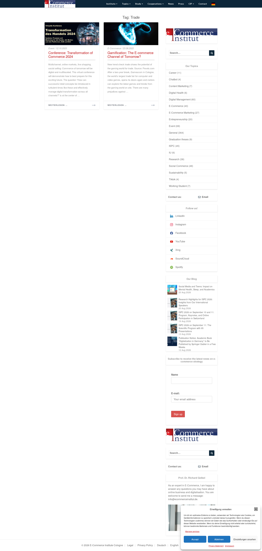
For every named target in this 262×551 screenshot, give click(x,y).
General (173, 132)
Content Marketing (179, 86)
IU (170, 152)
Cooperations (155, 3)
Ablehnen (219, 539)
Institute (111, 3)
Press (181, 3)
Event (51, 48)
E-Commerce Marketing (181, 112)
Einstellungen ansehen (244, 539)
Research (174, 159)
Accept (194, 539)
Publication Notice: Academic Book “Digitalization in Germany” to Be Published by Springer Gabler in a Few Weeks (197, 342)
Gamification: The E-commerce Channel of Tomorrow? (130, 54)
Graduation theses (179, 139)
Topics (125, 3)
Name (174, 374)
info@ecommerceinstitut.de (182, 499)
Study (138, 3)
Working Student (178, 186)
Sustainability (176, 172)
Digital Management (180, 99)
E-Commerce (114, 48)
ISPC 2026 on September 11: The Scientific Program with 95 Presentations (195, 328)
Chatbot (173, 79)
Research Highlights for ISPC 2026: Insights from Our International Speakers (196, 302)
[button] (255, 509)
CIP (190, 3)
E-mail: (175, 393)
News (171, 3)
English (174, 545)
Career (172, 72)
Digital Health (176, 92)
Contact (202, 3)
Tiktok (172, 179)
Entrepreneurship (178, 119)
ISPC (172, 146)
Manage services (192, 531)
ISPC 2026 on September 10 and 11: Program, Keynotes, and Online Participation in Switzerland (196, 315)
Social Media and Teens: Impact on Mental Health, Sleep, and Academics (197, 288)
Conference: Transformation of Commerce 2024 (70, 54)
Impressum (229, 545)
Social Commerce (178, 166)
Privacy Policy (145, 545)
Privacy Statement (216, 545)
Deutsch (161, 545)
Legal (130, 545)
